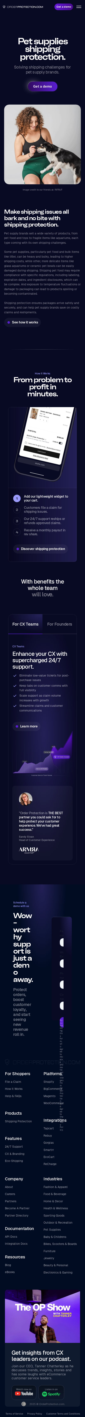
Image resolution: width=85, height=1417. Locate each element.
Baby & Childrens (55, 1237)
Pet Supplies (52, 1229)
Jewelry (49, 1258)
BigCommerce (53, 1088)
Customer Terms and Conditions (63, 1413)
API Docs (11, 1236)
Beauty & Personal (56, 1265)
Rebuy (48, 1135)
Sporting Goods (54, 1215)
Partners (10, 1201)
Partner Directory (16, 1215)
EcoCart (49, 1157)
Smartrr (49, 1150)
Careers (10, 1194)
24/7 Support (14, 1146)
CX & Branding (14, 1153)
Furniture (49, 1251)
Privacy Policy (34, 1413)
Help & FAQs (13, 1096)
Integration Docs (16, 1243)
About (9, 1187)
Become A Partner (17, 1208)
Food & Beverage (55, 1194)
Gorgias (49, 1142)
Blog (8, 1265)
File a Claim (13, 1081)
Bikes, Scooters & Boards (60, 1244)
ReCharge (50, 1164)
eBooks (10, 1272)
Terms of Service (14, 1413)
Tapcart (49, 1128)
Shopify (49, 1081)
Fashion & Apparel (56, 1187)
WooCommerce (54, 1103)
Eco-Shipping (14, 1161)
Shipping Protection (18, 1121)
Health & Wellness (56, 1208)
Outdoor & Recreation (58, 1222)
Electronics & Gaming (58, 1272)
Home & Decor (53, 1201)
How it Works (13, 1088)
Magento (49, 1096)
